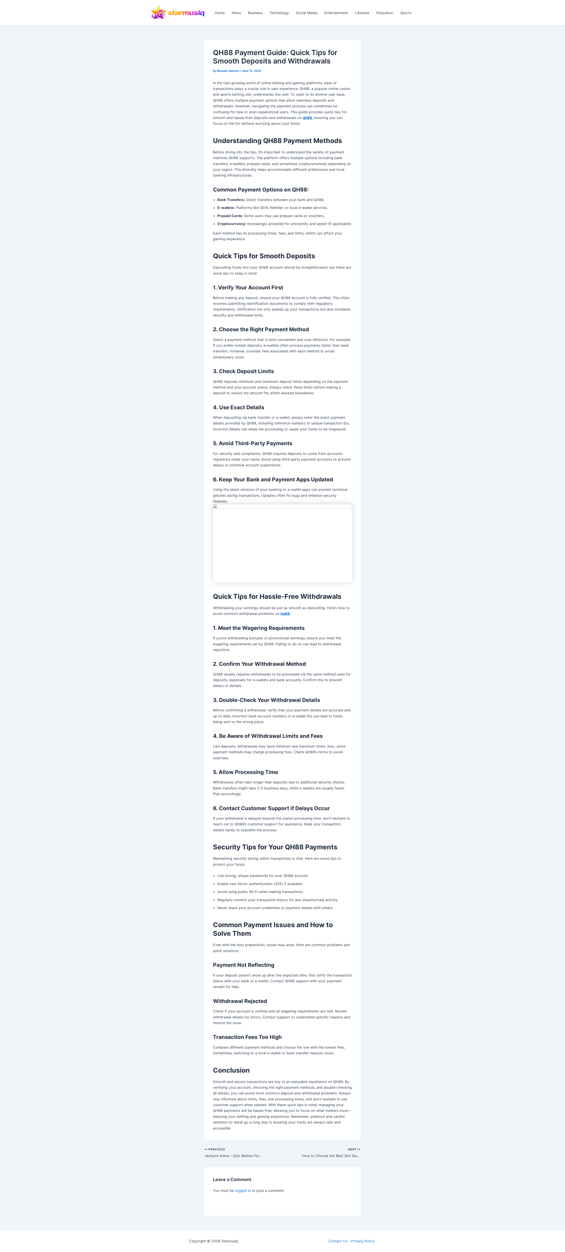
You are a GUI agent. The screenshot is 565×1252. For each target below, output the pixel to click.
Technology (279, 13)
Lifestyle (362, 13)
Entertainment (336, 13)
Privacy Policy (363, 1241)
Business (255, 13)
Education (384, 13)
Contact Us (337, 1241)
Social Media (306, 13)
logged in (243, 1190)
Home (220, 13)
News (236, 13)
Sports (405, 13)
